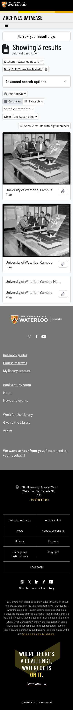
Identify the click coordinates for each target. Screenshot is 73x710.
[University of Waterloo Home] (14, 5)
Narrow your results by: (36, 36)
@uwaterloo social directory (37, 588)
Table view (35, 101)
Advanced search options (26, 81)
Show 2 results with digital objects (46, 126)
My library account (16, 371)
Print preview (17, 94)
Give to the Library (16, 422)
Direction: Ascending (19, 116)
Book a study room (17, 385)
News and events (15, 400)
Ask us (7, 430)
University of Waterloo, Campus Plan (32, 281)
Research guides (15, 355)
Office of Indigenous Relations (38, 633)
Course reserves (15, 363)
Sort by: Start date (17, 109)
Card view (14, 101)
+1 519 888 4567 (39, 499)
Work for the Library (18, 414)
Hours (7, 393)
